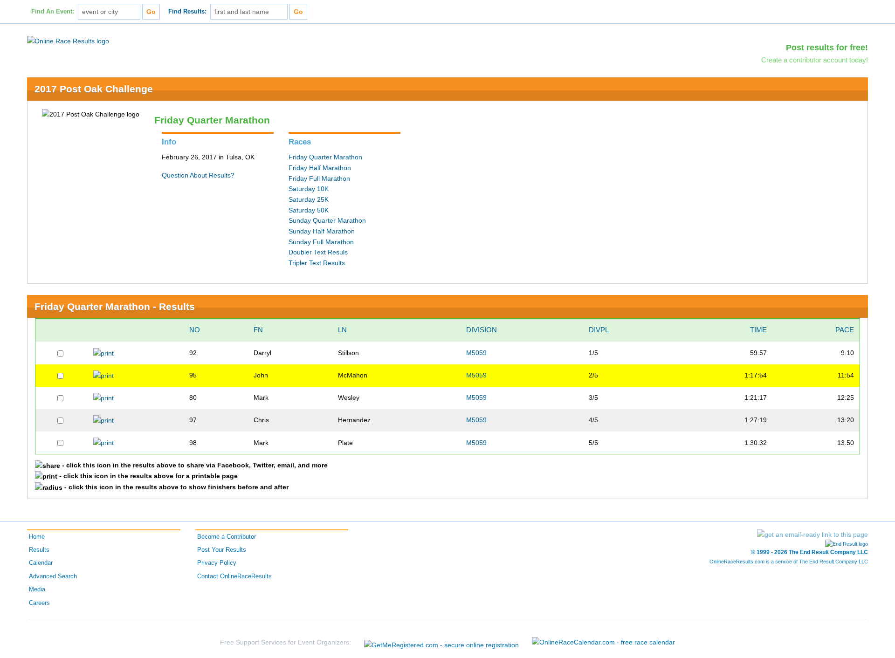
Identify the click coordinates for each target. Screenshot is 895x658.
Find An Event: (52, 11)
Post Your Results (221, 550)
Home (37, 537)
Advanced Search (53, 576)
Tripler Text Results (317, 263)
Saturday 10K (309, 188)
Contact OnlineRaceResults (234, 576)
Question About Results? (198, 175)
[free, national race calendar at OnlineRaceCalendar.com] (603, 642)
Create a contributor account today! (814, 60)
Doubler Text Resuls (318, 252)
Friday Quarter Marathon (325, 157)
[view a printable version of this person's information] (103, 352)
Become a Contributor (226, 537)
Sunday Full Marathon (321, 242)
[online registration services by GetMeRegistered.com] (441, 642)
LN (342, 330)
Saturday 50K (309, 210)
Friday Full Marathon (319, 178)
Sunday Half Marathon (322, 231)
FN (258, 330)
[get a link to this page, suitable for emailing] (812, 534)
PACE (844, 330)
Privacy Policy (216, 563)
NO (194, 330)
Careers (39, 603)
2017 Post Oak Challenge (93, 88)
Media (37, 589)
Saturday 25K (309, 199)
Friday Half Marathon (320, 167)
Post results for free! (827, 47)
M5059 (476, 352)
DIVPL (599, 330)
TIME (758, 330)
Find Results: (187, 11)
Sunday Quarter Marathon (327, 220)
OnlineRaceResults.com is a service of (788, 561)
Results (39, 550)
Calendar (41, 563)
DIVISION (481, 330)
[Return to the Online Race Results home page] (68, 40)
